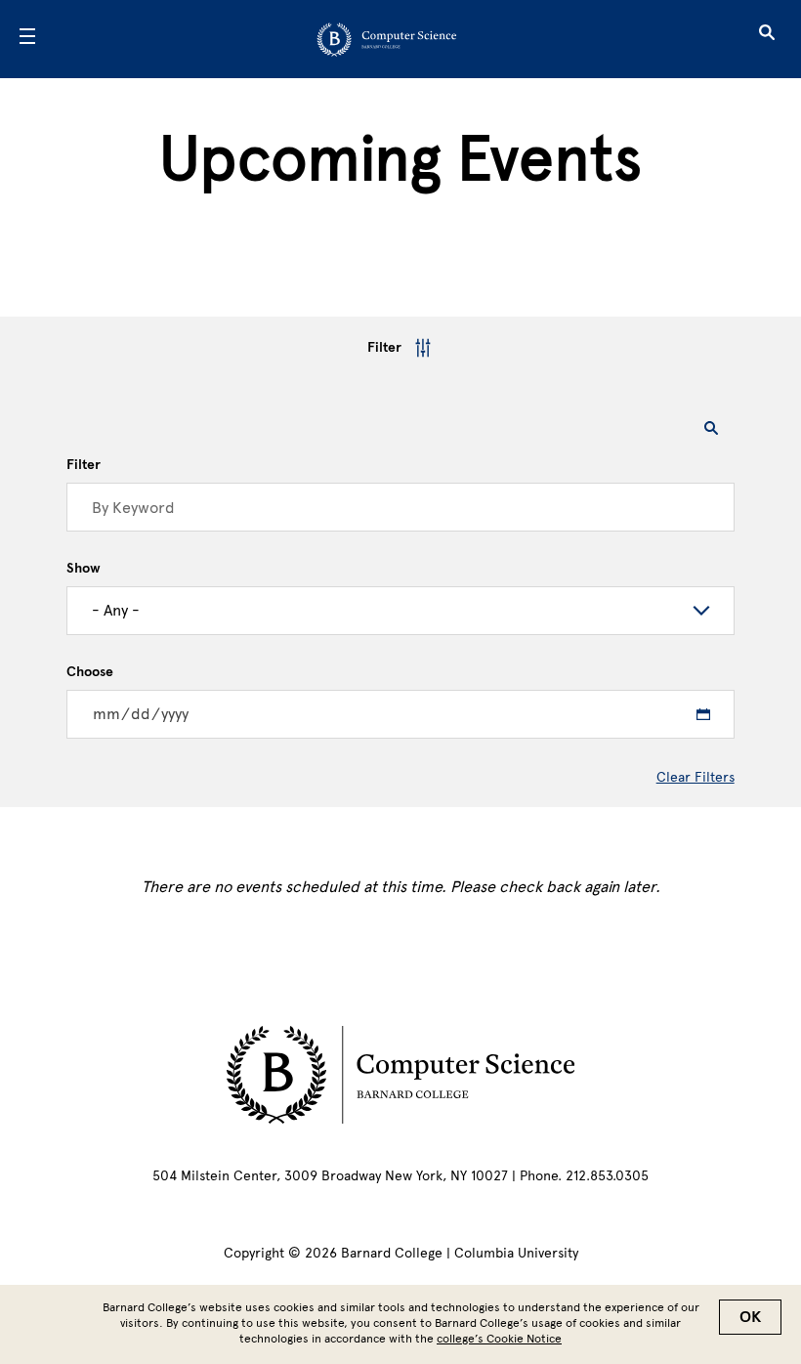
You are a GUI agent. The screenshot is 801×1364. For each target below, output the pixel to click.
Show (83, 568)
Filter (384, 347)
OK (750, 1317)
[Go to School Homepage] (394, 39)
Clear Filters (695, 777)
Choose (89, 672)
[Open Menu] (27, 39)
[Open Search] (766, 39)
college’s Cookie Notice (499, 1338)
